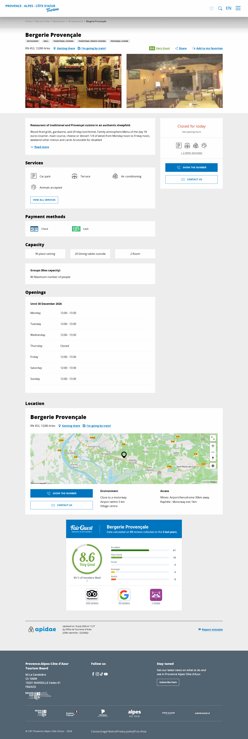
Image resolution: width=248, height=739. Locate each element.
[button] (220, 8)
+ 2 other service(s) (191, 152)
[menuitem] (32, 9)
